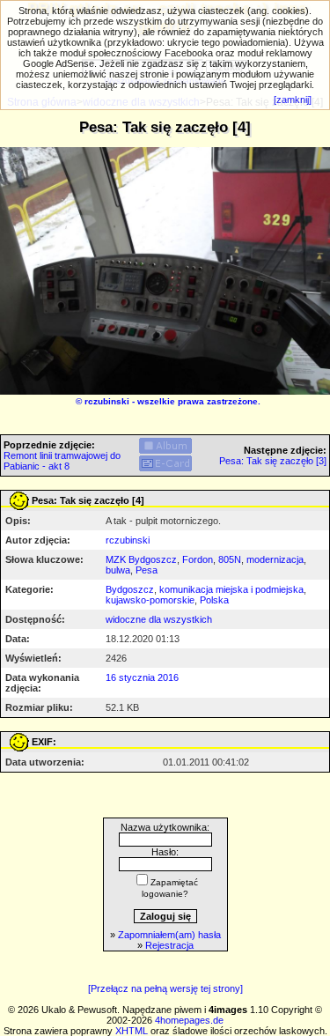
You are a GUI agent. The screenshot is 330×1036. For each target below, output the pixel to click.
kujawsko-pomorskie (150, 600)
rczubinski (106, 401)
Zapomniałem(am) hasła (169, 934)
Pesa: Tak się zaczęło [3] (272, 460)
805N (229, 559)
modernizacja (275, 559)
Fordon (197, 559)
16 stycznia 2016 (142, 677)
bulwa (118, 570)
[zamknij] (293, 99)
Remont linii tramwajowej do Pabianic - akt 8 (62, 460)
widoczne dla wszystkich (159, 619)
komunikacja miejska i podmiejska (231, 589)
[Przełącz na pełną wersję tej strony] (165, 988)
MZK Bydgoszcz (141, 559)
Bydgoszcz (130, 589)
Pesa (147, 570)
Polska (214, 600)
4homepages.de (189, 1020)
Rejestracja (169, 945)
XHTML (131, 1030)
